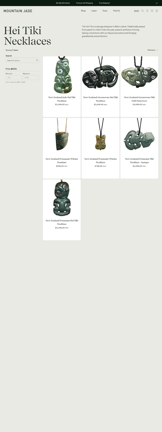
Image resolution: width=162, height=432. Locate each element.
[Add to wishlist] (78, 58)
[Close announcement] (156, 3)
